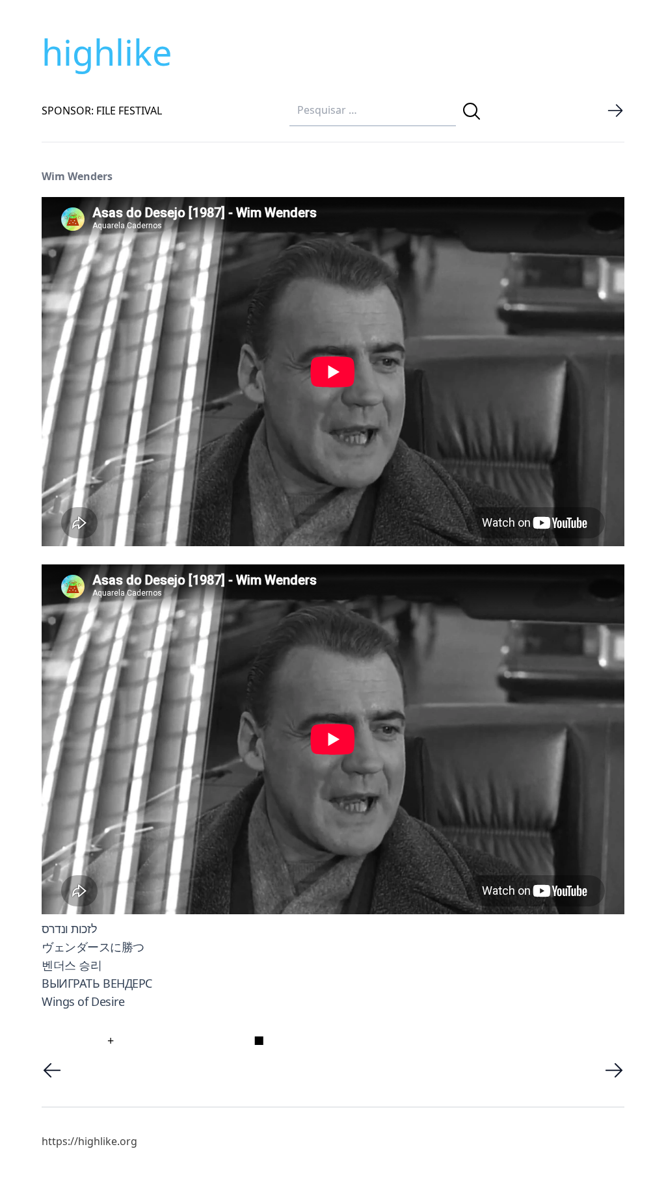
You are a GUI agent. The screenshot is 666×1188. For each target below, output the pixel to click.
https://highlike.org (89, 1141)
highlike (107, 52)
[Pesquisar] (471, 111)
